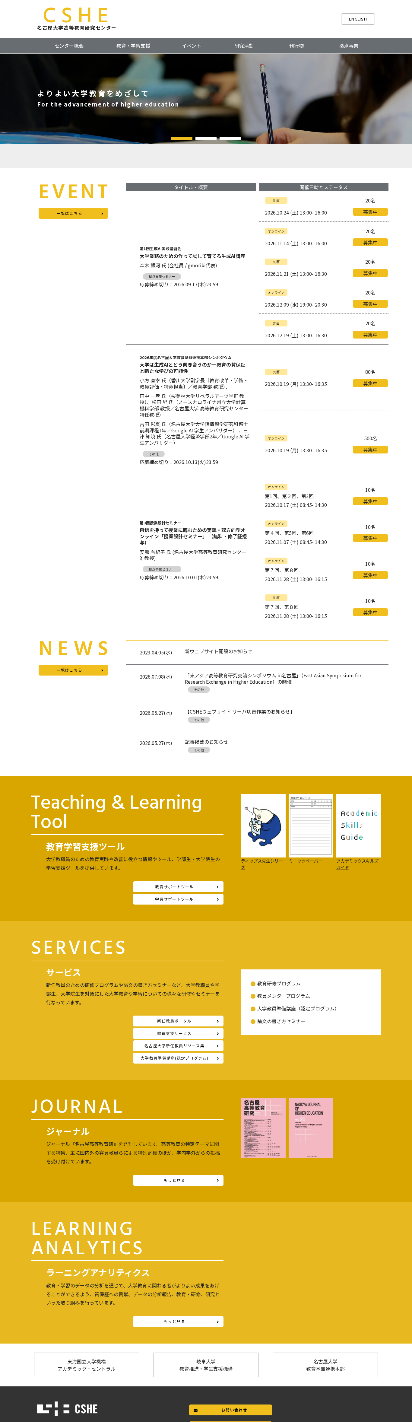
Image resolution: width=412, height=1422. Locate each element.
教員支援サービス (174, 1033)
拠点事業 (348, 45)
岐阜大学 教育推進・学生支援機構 (206, 1365)
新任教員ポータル (174, 1021)
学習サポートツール (174, 899)
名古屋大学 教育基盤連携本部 (325, 1365)
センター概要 (69, 45)
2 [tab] (206, 138)
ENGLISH (358, 19)
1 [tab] (181, 138)
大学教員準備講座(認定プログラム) (174, 1058)
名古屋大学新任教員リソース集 (174, 1045)
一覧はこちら (70, 213)
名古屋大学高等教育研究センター (77, 18)
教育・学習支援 (133, 45)
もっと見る (174, 1180)
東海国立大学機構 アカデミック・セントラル (87, 1365)
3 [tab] (230, 138)
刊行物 (296, 45)
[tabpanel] (206, 98)
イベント (191, 45)
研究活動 (244, 45)
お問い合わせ (234, 1410)
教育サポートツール (174, 886)
